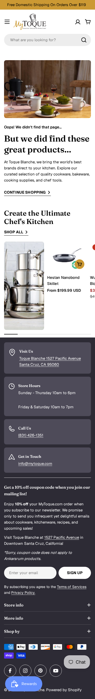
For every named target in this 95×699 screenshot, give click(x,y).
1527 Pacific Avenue (61, 537)
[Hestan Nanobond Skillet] (67, 257)
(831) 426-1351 (30, 435)
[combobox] (47, 40)
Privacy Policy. (23, 592)
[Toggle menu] (7, 22)
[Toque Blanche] (24, 286)
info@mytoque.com (35, 463)
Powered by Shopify (64, 689)
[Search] (84, 40)
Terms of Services (71, 586)
